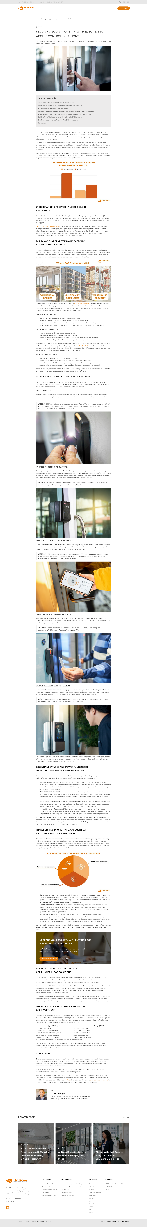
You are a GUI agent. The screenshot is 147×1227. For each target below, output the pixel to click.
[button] (56, 9)
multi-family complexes (82, 303)
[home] (26, 8)
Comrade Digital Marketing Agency (120, 1221)
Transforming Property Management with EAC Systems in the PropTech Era (64, 114)
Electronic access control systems (47, 226)
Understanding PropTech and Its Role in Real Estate (56, 102)
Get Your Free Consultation (49, 958)
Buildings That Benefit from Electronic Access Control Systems (60, 105)
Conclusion (42, 123)
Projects (89, 8)
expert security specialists (99, 1080)
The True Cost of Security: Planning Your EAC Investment (58, 120)
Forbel (69, 1080)
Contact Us (100, 8)
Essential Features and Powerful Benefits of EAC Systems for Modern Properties (66, 111)
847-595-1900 (64, 958)
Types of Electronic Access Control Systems (53, 108)
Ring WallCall (83, 346)
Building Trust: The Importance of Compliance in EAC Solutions (60, 117)
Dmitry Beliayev (58, 1094)
